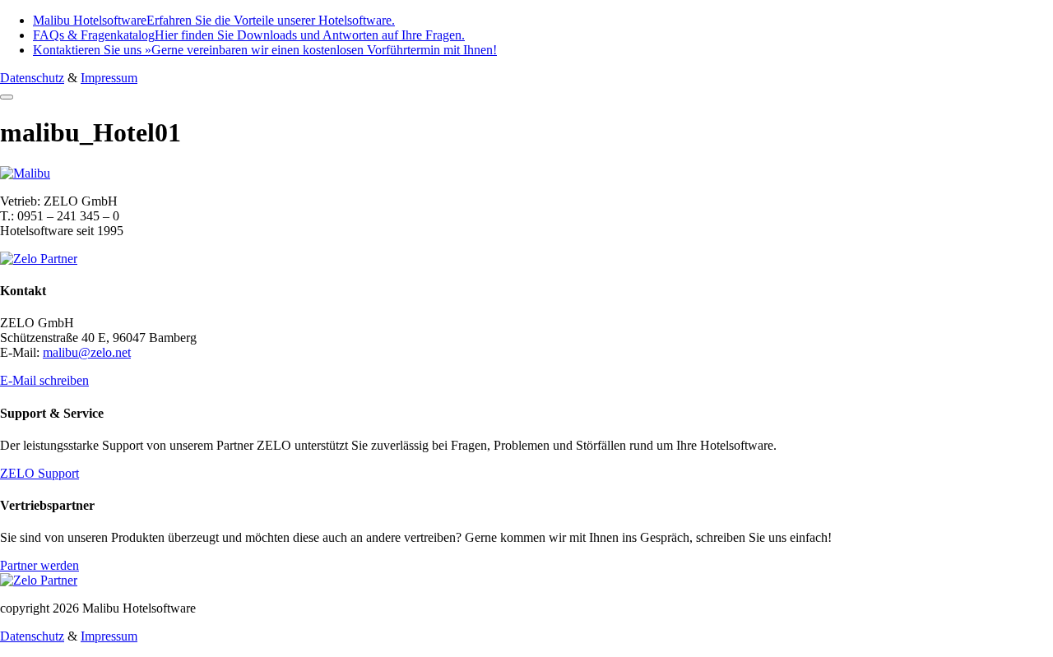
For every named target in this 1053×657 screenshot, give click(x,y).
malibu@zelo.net (87, 352)
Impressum (109, 78)
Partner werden (39, 565)
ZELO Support (39, 473)
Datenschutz (32, 78)
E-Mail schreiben (44, 380)
